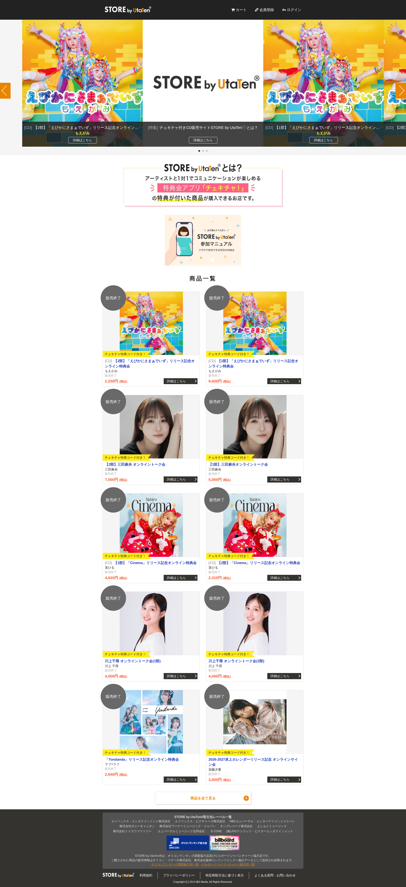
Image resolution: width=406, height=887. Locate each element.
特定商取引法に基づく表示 (225, 875)
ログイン (294, 10)
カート (241, 10)
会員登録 (266, 10)
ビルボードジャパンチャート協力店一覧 (228, 864)
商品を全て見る (203, 798)
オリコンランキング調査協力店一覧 (175, 864)
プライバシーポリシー (179, 875)
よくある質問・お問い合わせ (275, 875)
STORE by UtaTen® (128, 9)
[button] (199, 151)
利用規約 (146, 875)
